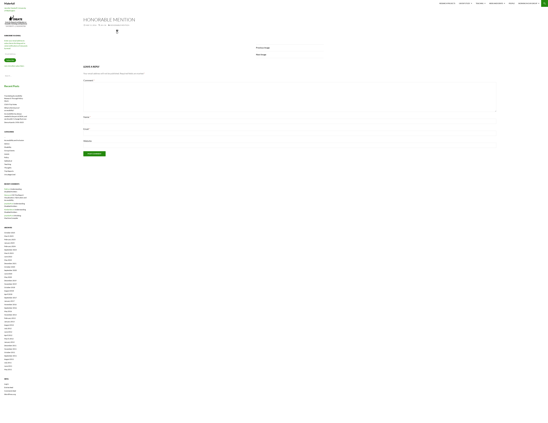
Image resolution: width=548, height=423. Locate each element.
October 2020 (9, 267)
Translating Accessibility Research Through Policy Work (13, 98)
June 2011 (8, 366)
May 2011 (8, 369)
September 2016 (10, 308)
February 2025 (10, 239)
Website (87, 141)
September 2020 (10, 270)
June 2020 (8, 274)
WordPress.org (10, 394)
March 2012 (9, 339)
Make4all (9, 3)
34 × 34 (103, 25)
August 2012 (9, 325)
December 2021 (10, 263)
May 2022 (8, 260)
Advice (6, 144)
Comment (88, 80)
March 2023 (9, 253)
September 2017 (10, 298)
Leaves (6, 154)
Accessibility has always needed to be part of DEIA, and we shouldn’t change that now (15, 116)
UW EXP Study (464, 3)
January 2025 (9, 243)
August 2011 (9, 359)
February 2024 (10, 246)
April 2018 (8, 294)
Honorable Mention (119, 25)
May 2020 (8, 277)
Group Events (9, 151)
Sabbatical (8, 161)
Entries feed (8, 387)
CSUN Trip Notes (10, 104)
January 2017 (9, 301)
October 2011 (9, 352)
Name (86, 117)
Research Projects (447, 3)
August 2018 (9, 291)
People (512, 3)
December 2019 (10, 280)
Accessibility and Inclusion (14, 140)
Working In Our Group (527, 3)
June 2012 (8, 332)
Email (86, 129)
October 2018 (9, 287)
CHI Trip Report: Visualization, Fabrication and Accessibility (15, 197)
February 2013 (10, 318)
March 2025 (9, 236)
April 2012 (8, 335)
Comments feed (10, 391)
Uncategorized (9, 174)
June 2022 (8, 257)
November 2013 (10, 315)
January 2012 (9, 342)
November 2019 (10, 284)
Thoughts (7, 168)
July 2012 (8, 328)
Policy (6, 157)
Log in (6, 384)
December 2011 (10, 345)
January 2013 (9, 322)
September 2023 (10, 250)
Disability (7, 147)
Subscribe (10, 60)
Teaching (479, 3)
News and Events (496, 3)
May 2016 (8, 311)
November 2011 (10, 349)
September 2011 (10, 356)
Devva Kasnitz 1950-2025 (14, 122)
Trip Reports (9, 171)
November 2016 (10, 304)
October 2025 (9, 233)
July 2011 (8, 363)
